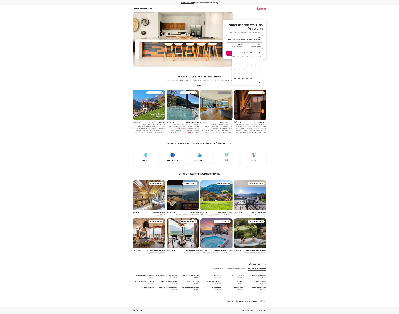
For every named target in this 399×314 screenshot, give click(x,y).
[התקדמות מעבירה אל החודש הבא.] (235, 52)
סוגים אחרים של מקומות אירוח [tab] (257, 269)
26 (247, 78)
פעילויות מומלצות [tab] (217, 269)
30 (259, 82)
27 (243, 78)
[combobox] (244, 39)
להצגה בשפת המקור (187, 3)
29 (235, 78)
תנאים (243, 310)
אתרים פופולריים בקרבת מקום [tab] (236, 269)
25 (251, 78)
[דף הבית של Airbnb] (261, 8)
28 (239, 78)
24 (255, 78)
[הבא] (194, 85)
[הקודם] (204, 85)
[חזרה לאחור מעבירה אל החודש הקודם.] (259, 52)
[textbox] (253, 46)
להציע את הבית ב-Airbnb (143, 9)
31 (255, 82)
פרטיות (249, 310)
